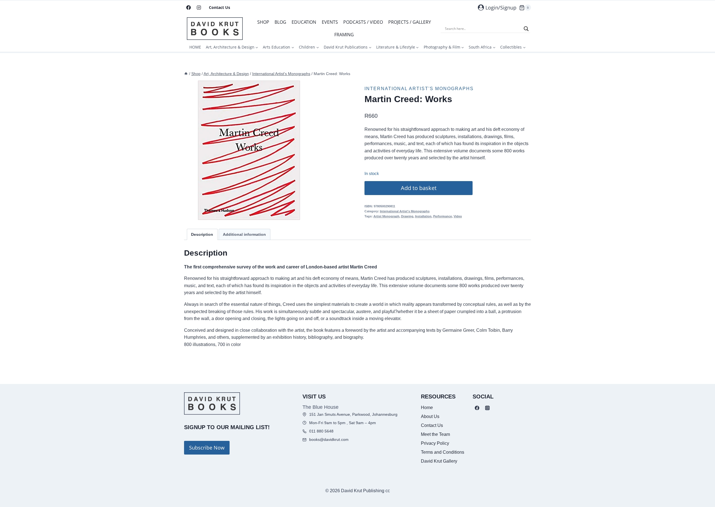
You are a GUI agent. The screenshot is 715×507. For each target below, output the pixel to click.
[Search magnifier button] (526, 29)
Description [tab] (202, 234)
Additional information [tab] (244, 234)
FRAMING (344, 35)
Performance (442, 216)
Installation (423, 216)
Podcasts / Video (363, 22)
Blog (280, 22)
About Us (430, 416)
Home (427, 407)
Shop (263, 22)
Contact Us (219, 7)
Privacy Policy (435, 443)
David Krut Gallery (439, 461)
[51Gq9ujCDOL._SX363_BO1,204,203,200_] (249, 150)
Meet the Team (435, 434)
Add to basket (419, 188)
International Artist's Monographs (419, 88)
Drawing (407, 216)
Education (304, 22)
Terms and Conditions (442, 452)
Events (330, 22)
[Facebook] (188, 7)
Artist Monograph (386, 216)
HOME (195, 47)
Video (458, 216)
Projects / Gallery (409, 22)
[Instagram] (198, 7)
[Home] (186, 74)
